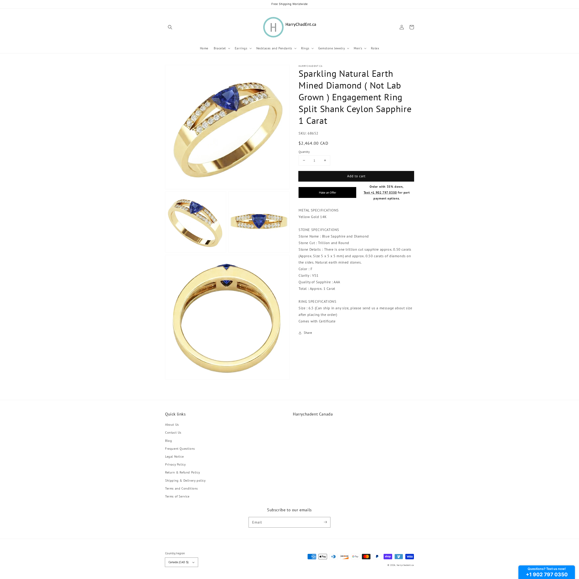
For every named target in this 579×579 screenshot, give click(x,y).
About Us (172, 425)
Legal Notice (174, 456)
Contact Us (173, 432)
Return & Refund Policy (182, 472)
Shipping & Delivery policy (185, 480)
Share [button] (308, 333)
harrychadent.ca (405, 565)
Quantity (304, 152)
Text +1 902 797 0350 (380, 192)
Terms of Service (177, 496)
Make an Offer (327, 192)
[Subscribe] (325, 522)
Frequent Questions (180, 449)
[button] (170, 27)
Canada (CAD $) (178, 562)
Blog (168, 441)
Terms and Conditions (181, 488)
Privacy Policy (175, 464)
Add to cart (356, 176)
